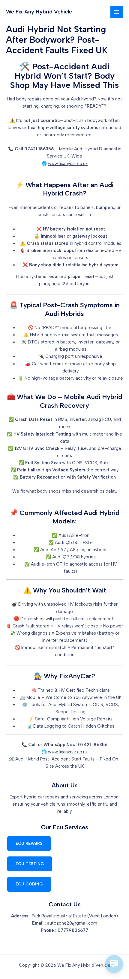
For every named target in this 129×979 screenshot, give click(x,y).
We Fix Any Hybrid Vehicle (39, 11)
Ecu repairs (29, 843)
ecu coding (29, 884)
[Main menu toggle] (116, 12)
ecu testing (30, 863)
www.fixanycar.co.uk (68, 163)
